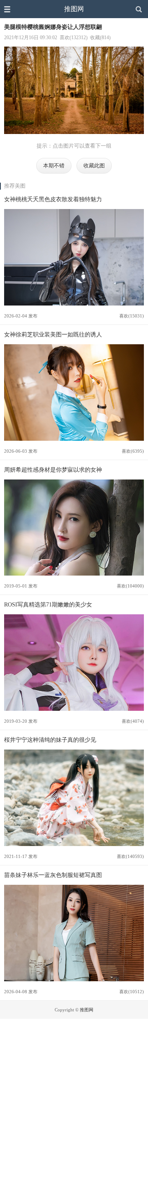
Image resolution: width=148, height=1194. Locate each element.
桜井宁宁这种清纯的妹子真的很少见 (50, 739)
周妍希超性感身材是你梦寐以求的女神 (53, 469)
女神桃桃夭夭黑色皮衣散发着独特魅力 (53, 199)
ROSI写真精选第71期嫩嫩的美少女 (48, 604)
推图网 (74, 8)
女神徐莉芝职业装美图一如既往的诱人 (53, 334)
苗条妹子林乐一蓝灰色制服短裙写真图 (53, 875)
